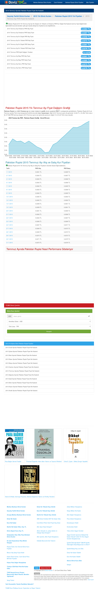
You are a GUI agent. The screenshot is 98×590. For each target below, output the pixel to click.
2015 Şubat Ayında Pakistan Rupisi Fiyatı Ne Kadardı (22, 351)
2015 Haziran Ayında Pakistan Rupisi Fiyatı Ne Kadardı (22, 367)
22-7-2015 (9, 218)
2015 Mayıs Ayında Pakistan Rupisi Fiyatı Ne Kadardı (22, 363)
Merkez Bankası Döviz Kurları (42, 2)
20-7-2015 (9, 211)
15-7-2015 (9, 207)
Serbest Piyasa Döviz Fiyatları (74, 2)
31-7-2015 (9, 243)
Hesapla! (49, 331)
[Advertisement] (49, 89)
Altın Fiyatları (90, 2)
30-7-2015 (9, 239)
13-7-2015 (9, 200)
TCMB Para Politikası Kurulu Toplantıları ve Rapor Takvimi (22, 588)
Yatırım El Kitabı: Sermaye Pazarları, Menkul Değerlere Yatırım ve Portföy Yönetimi (29, 497)
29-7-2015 (9, 235)
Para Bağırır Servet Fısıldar (13, 461)
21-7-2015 (9, 214)
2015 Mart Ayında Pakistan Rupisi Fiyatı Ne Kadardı (21, 355)
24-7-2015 (9, 225)
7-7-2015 (9, 186)
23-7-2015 (9, 221)
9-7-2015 (9, 193)
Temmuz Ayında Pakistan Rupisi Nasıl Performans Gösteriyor (40, 249)
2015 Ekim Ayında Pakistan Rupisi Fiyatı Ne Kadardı (21, 383)
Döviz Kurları (49, 570)
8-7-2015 (9, 190)
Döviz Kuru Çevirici (13, 311)
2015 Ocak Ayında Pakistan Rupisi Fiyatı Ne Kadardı (21, 347)
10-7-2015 (9, 197)
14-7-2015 (9, 204)
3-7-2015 (9, 179)
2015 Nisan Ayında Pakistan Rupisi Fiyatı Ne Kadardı (21, 359)
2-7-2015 (9, 175)
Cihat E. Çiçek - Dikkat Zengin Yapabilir (76, 461)
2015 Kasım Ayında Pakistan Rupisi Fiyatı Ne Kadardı (22, 387)
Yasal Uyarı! (91, 579)
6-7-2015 (9, 182)
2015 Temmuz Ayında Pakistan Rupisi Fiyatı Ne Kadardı (22, 371)
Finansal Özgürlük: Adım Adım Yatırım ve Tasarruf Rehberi (44, 461)
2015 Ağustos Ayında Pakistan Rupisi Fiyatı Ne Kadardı (22, 375)
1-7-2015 (9, 172)
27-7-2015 (9, 228)
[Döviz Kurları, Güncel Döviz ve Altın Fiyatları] (15, 2)
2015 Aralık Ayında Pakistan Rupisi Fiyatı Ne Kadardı (21, 390)
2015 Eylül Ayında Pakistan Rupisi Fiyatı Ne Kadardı (21, 379)
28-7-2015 (9, 232)
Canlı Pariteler (58, 2)
